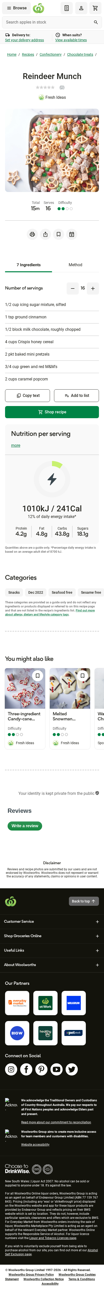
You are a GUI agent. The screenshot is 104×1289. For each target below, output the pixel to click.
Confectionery (51, 54)
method (75, 264)
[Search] (95, 22)
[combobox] (52, 22)
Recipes (28, 54)
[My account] (81, 8)
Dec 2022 (35, 592)
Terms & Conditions (81, 1279)
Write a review (27, 827)
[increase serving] (93, 288)
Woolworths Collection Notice (43, 1279)
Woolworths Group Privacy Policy (31, 1274)
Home (11, 54)
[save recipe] (58, 234)
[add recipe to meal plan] (71, 234)
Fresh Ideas (55, 97)
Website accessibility (35, 1144)
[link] (52, 87)
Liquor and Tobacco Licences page (52, 1238)
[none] (81, 8)
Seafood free (62, 592)
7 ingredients (29, 264)
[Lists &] (67, 8)
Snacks (14, 592)
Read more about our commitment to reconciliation (56, 1122)
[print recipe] (32, 234)
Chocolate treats (80, 54)
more (15, 445)
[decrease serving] (73, 288)
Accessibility (50, 1283)
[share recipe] (45, 234)
